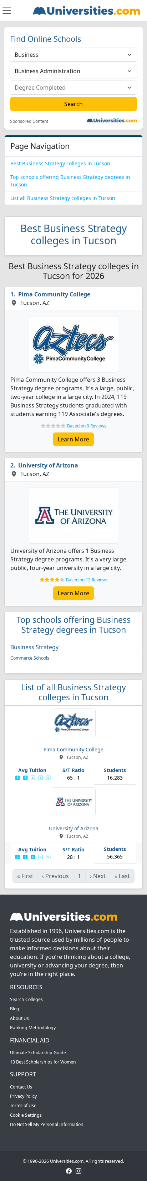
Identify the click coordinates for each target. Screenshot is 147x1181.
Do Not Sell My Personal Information (46, 1124)
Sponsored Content (29, 121)
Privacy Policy (23, 1096)
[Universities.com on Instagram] (78, 1170)
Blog (14, 1009)
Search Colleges (26, 999)
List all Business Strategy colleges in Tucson (62, 198)
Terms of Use (23, 1105)
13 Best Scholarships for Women (43, 1062)
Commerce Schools (29, 658)
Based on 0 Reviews (86, 426)
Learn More (73, 439)
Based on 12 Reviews (87, 580)
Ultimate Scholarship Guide (38, 1053)
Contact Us (21, 1087)
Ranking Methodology (33, 1028)
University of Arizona (48, 465)
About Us (19, 1018)
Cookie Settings (26, 1115)
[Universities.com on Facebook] (69, 1170)
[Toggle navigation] (6, 10)
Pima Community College (54, 294)
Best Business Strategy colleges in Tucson (60, 163)
